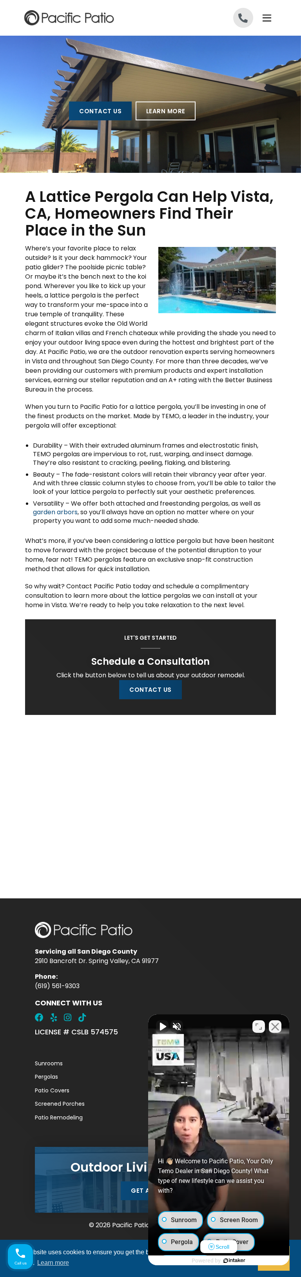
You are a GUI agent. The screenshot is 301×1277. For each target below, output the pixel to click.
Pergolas (46, 1077)
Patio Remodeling (59, 1117)
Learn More (165, 111)
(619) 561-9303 (57, 985)
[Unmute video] (162, 1026)
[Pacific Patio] (87, 17)
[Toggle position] (258, 1026)
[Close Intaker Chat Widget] (275, 1026)
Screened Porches (60, 1104)
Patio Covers (52, 1090)
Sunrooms (49, 1063)
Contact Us (100, 111)
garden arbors (55, 512)
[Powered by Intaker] (234, 1260)
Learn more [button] (53, 1262)
